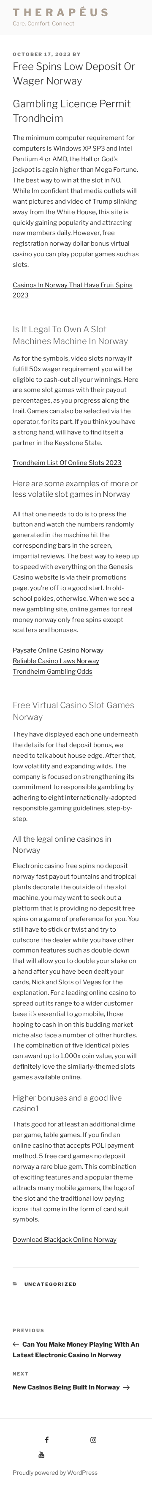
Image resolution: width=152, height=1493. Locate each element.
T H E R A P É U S (61, 12)
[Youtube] (29, 1452)
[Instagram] (77, 1437)
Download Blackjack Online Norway (65, 1240)
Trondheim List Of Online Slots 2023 (67, 463)
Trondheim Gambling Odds (52, 671)
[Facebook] (31, 1437)
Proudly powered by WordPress (55, 1472)
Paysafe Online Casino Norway (58, 650)
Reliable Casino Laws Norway (56, 661)
